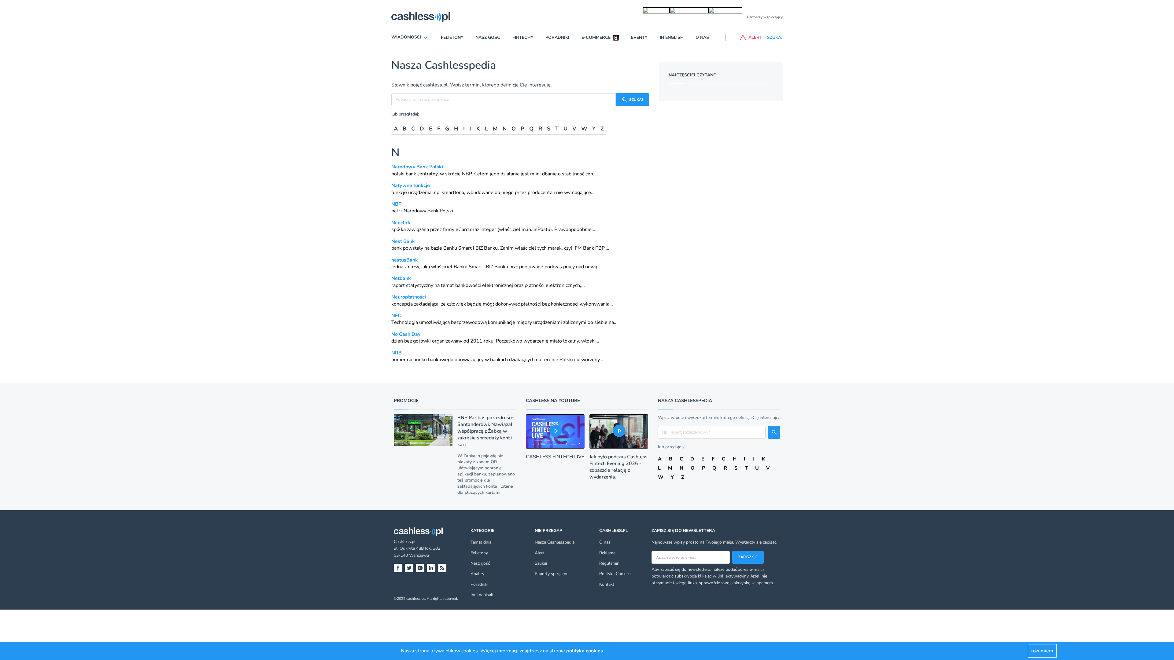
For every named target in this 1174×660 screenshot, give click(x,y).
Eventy (639, 37)
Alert (539, 553)
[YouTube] (420, 568)
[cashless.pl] (420, 17)
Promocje (406, 401)
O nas (702, 37)
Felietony (452, 37)
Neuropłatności (408, 297)
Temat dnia (481, 542)
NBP (467, 173)
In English (672, 37)
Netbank (401, 278)
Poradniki (557, 37)
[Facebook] (398, 568)
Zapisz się (748, 557)
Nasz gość (487, 37)
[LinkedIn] (431, 568)
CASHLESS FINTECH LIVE (555, 456)
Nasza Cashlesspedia (554, 542)
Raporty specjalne (551, 574)
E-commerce (596, 37)
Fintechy (522, 37)
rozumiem (1042, 650)
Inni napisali (482, 595)
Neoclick (401, 222)
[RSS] (442, 568)
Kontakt (606, 584)
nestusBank (404, 260)
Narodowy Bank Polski (417, 166)
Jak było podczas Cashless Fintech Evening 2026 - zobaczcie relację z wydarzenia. (618, 466)
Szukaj (541, 563)
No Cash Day (405, 334)
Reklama (607, 553)
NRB (396, 353)
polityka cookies (584, 650)
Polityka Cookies (615, 574)
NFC (396, 315)
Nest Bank (403, 241)
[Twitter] (409, 568)
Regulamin (609, 563)
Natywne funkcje (410, 185)
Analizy (477, 574)
